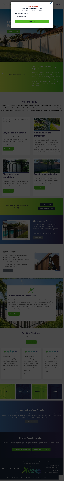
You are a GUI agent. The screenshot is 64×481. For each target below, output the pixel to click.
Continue (32, 21)
